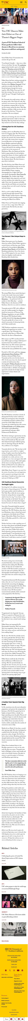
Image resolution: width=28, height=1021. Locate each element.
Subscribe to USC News (7, 977)
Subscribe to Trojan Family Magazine (19, 987)
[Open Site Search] (26, 2)
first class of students (20, 318)
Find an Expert (5, 998)
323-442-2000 (14, 961)
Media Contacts (5, 1000)
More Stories (5, 941)
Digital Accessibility (14, 1014)
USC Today (14, 6)
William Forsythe (15, 364)
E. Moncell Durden (7, 426)
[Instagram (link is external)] (14, 970)
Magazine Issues (18, 981)
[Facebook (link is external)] (6, 970)
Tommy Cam (14, 964)
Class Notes (17, 978)
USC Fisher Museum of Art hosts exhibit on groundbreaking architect (13, 915)
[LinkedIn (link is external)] (19, 1019)
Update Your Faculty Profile (6, 1003)
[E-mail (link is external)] (22, 1019)
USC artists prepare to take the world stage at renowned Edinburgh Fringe (14, 887)
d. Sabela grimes (19, 426)
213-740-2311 (14, 957)
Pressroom (4, 1006)
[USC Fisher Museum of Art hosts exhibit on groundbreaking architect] (14, 929)
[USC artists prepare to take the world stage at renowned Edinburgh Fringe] (14, 901)
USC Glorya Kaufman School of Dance (15, 73)
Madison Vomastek (15, 84)
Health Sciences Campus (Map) (14, 960)
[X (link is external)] (15, 1019)
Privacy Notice (14, 1009)
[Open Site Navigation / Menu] (21, 2)
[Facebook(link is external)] (11, 1019)
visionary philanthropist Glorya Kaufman (14, 353)
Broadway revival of (13, 70)
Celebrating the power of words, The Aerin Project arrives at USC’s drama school (12, 858)
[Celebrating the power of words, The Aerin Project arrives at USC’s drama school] (14, 873)
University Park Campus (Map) (14, 955)
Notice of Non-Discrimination (14, 1012)
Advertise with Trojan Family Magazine (19, 991)
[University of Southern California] (5, 2)
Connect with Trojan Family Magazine (19, 984)
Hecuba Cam (14, 967)
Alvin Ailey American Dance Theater (13, 248)
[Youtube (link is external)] (18, 970)
